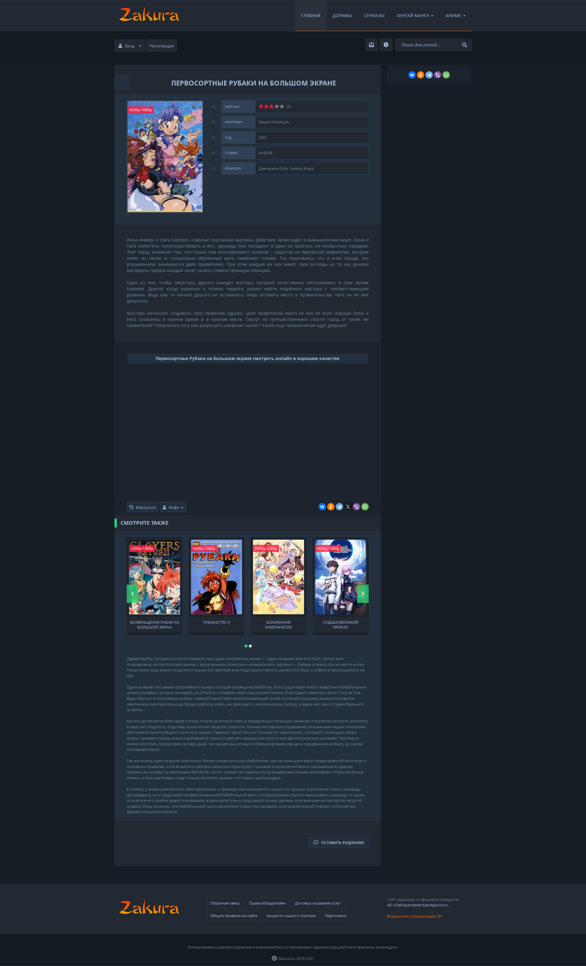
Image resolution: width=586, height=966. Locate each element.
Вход (129, 46)
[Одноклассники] (331, 506)
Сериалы (374, 15)
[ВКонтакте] (322, 506)
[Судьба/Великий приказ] (340, 577)
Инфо (173, 507)
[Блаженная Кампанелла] (278, 577)
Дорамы (342, 15)
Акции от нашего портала (291, 915)
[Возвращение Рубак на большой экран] (154, 577)
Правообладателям (267, 903)
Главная (310, 15)
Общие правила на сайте (233, 915)
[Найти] (465, 45)
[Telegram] (339, 506)
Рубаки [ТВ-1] (216, 622)
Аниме (453, 15)
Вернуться (146, 507)
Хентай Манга (413, 15)
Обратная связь (225, 903)
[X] (348, 506)
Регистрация (162, 46)
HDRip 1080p (140, 109)
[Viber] (356, 506)
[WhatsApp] (365, 506)
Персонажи (335, 915)
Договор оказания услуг (318, 903)
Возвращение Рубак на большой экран (154, 624)
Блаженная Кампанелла (278, 624)
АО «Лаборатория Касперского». (418, 905)
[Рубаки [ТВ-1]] (216, 577)
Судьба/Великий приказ (340, 624)
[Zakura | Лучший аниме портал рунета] (148, 15)
